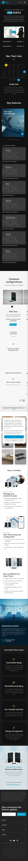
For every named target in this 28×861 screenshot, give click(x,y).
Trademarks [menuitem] (23, 843)
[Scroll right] (23, 400)
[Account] (19, 2)
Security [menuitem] (11, 843)
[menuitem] (14, 845)
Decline (14, 440)
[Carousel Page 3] (12, 139)
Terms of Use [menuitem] (16, 843)
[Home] (5, 2)
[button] (22, 134)
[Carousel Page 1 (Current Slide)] (9, 139)
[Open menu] (24, 2)
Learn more (13, 324)
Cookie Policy (8, 428)
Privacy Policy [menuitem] (5, 843)
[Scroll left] (20, 400)
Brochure (19, 46)
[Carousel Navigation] (13, 141)
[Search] (21, 2)
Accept (14, 436)
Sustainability (7, 46)
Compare (20, 41)
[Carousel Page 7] (18, 139)
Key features (7, 41)
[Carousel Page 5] (15, 139)
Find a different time (13, 784)
